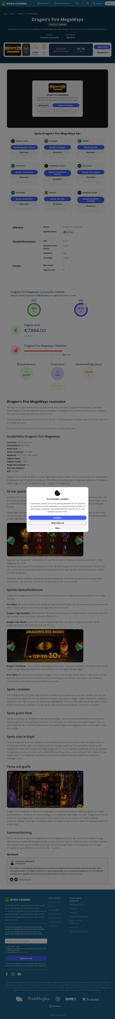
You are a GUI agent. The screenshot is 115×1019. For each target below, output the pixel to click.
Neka (57, 528)
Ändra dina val (57, 523)
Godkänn (57, 518)
